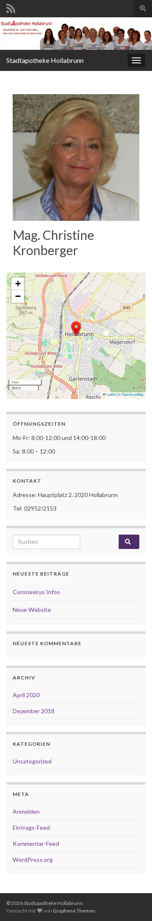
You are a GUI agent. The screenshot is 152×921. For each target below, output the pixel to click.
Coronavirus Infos (36, 591)
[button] (76, 328)
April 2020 (26, 694)
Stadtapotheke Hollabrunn (45, 60)
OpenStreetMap (133, 394)
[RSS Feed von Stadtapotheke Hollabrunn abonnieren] (10, 7)
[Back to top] (133, 902)
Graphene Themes (74, 910)
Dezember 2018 (33, 711)
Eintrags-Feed (31, 827)
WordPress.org (33, 859)
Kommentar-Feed (36, 843)
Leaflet (111, 394)
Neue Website (32, 609)
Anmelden (26, 811)
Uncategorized (32, 761)
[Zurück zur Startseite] (76, 33)
